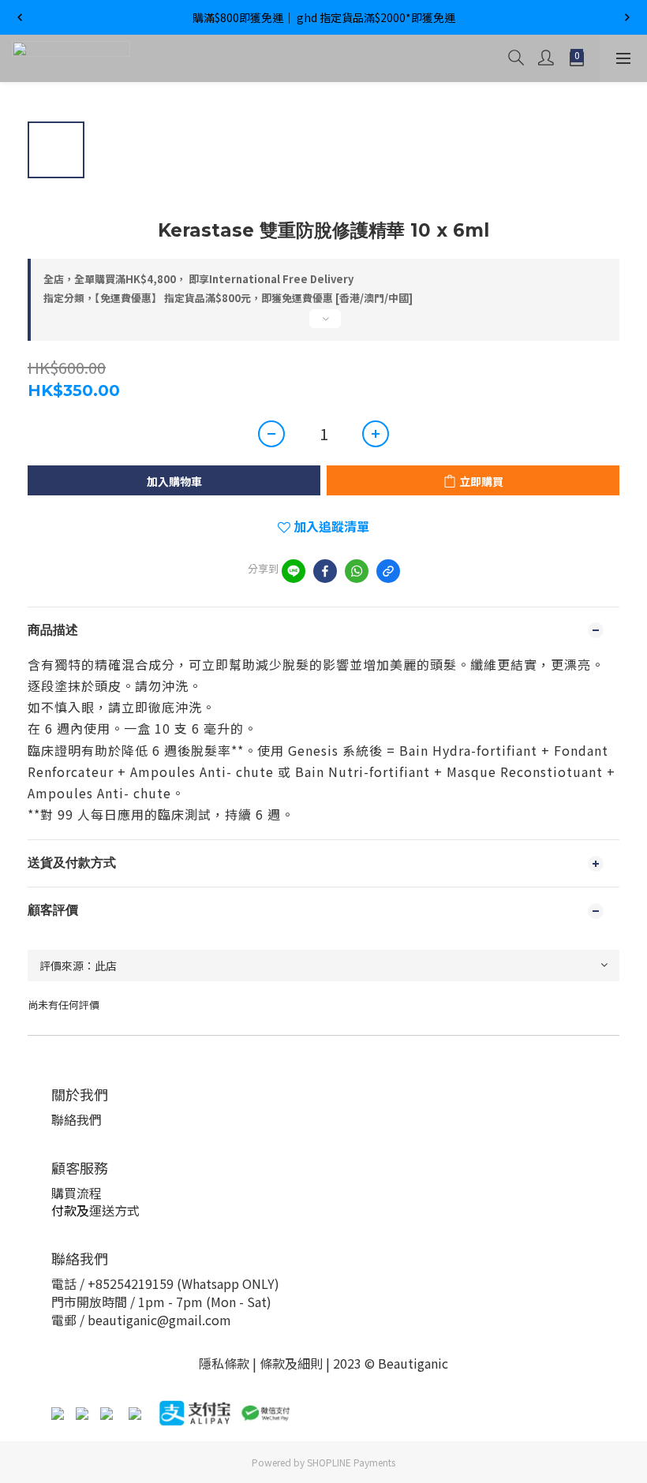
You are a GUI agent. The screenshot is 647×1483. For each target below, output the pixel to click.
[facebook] (325, 571)
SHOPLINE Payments (351, 1462)
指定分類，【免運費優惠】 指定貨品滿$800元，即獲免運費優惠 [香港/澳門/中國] (228, 297)
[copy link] (388, 571)
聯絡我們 (76, 1119)
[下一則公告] (627, 17)
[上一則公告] (20, 17)
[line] (293, 571)
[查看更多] (323, 325)
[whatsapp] (356, 571)
